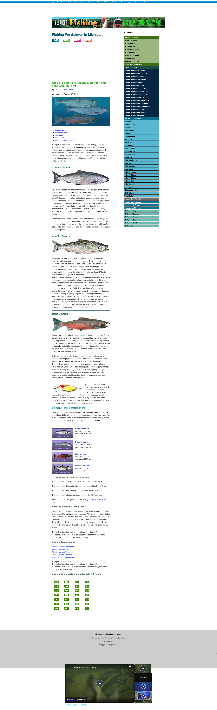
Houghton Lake (130, 151)
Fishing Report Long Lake (134, 109)
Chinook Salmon (61, 130)
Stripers (129, 2)
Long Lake (128, 187)
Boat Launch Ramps (132, 205)
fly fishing (84, 538)
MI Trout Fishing (130, 43)
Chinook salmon (82, 442)
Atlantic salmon (82, 428)
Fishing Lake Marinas (132, 202)
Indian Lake (128, 157)
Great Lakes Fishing (132, 208)
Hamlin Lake (129, 145)
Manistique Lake (130, 190)
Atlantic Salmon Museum (62, 552)
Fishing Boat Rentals (132, 199)
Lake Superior (129, 184)
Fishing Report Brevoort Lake (135, 73)
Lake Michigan (130, 178)
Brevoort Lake (129, 124)
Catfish (98, 2)
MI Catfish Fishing (131, 46)
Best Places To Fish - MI (133, 64)
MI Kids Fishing (130, 226)
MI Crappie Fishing (131, 52)
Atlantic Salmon (61, 133)
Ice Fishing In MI (130, 67)
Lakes (63, 2)
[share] (130, 666)
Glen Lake (128, 139)
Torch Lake (128, 196)
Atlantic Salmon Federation (63, 547)
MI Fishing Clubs (131, 220)
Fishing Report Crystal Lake (135, 79)
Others (146, 2)
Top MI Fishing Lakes (132, 118)
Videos (153, 2)
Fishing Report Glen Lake (134, 85)
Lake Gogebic (129, 166)
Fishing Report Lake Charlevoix (136, 100)
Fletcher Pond (129, 136)
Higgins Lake (129, 148)
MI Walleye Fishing (131, 49)
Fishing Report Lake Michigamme (137, 106)
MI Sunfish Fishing (131, 58)
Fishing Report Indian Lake (134, 97)
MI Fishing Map (130, 211)
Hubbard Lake (129, 154)
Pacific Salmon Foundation (63, 558)
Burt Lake (128, 127)
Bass (83, 2)
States (76, 2)
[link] (68, 667)
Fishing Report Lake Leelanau (136, 103)
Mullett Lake (129, 193)
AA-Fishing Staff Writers (64, 90)
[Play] (143, 686)
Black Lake (128, 121)
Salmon (138, 2)
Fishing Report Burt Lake (134, 76)
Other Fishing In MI (131, 61)
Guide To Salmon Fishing (84, 667)
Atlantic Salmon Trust (60, 549)
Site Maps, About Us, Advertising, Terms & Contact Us (108, 638)
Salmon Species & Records (65, 140)
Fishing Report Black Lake (134, 70)
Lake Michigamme (131, 175)
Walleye (106, 2)
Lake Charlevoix (130, 160)
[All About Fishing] (59, 2)
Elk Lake (127, 133)
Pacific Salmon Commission (63, 555)
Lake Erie (128, 163)
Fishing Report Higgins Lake (135, 88)
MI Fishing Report (131, 217)
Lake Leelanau (130, 172)
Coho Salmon (60, 135)
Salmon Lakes (60, 138)
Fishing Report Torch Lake (134, 115)
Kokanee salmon (82, 466)
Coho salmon (80, 454)
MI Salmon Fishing (131, 55)
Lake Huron (128, 169)
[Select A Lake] (57, 41)
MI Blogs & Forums (131, 214)
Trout (114, 2)
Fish (69, 2)
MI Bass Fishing (130, 40)
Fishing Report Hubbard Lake (135, 94)
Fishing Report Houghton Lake (136, 91)
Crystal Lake (129, 130)
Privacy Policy (108, 641)
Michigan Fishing (131, 37)
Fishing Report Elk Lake (133, 82)
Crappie (90, 2)
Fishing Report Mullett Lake (135, 112)
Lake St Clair (129, 181)
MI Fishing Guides (131, 223)
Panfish (121, 2)
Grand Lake (128, 142)
